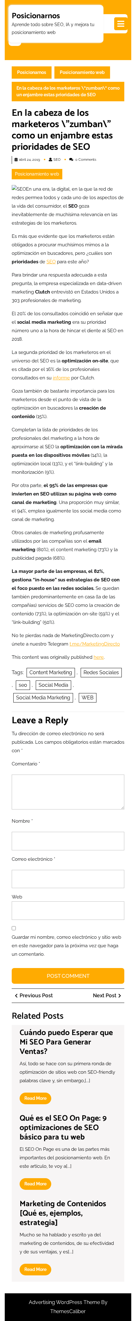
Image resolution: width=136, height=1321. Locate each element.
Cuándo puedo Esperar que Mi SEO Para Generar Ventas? (66, 1042)
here (99, 657)
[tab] (120, 23)
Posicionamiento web (82, 72)
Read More (37, 1099)
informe (61, 378)
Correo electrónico (33, 859)
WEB (88, 698)
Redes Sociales (101, 672)
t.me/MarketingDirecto (95, 644)
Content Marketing (50, 672)
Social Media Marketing (43, 698)
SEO (56, 160)
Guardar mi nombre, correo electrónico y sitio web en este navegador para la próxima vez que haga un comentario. (66, 945)
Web (17, 897)
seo (23, 685)
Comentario (26, 764)
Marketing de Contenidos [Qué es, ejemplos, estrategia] (63, 1213)
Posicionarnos (36, 15)
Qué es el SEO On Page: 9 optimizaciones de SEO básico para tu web (63, 1128)
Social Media (53, 685)
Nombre (22, 821)
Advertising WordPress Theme (65, 1302)
